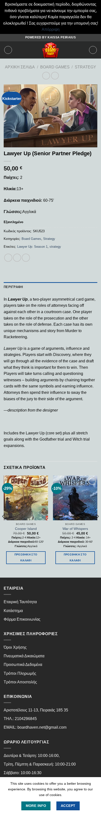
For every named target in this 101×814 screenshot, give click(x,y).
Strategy (85, 67)
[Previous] (3, 526)
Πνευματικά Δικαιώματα (24, 656)
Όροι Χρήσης (15, 647)
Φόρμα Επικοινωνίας (22, 619)
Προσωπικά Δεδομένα (23, 664)
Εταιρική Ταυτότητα (20, 602)
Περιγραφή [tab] (13, 287)
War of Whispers (75, 529)
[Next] (97, 526)
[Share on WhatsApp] (8, 258)
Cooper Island (26, 529)
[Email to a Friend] (26, 258)
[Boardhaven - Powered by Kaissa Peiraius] (50, 50)
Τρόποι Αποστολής (20, 682)
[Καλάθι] (93, 50)
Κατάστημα (13, 611)
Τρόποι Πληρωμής (20, 673)
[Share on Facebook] (17, 258)
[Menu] (8, 50)
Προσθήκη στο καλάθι (26, 557)
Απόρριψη (51, 29)
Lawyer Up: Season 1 (32, 246)
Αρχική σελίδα (20, 67)
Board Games (55, 67)
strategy (55, 246)
